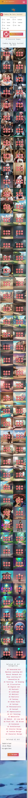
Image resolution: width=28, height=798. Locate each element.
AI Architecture (13, 727)
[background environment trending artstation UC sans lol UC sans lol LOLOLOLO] (6, 628)
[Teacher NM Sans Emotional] (6, 194)
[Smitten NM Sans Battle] (6, 181)
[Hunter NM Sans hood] (19, 105)
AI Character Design (14, 734)
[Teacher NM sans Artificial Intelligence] (19, 194)
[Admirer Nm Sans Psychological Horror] (6, 66)
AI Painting (8, 682)
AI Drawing (19, 682)
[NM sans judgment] (6, 143)
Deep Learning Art (14, 677)
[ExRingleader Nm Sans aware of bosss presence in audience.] (6, 105)
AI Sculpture (14, 724)
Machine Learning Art (13, 672)
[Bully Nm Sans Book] (19, 66)
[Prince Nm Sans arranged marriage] (19, 156)
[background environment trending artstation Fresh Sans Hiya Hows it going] (19, 538)
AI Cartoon (14, 704)
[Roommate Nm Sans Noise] (19, 168)
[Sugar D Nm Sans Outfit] (19, 181)
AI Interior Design (14, 729)
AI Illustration (13, 684)
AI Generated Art (14, 669)
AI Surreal (14, 709)
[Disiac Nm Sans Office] (19, 92)
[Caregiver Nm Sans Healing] (6, 79)
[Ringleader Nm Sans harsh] (6, 168)
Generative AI (13, 679)
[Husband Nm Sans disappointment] (6, 117)
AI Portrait (14, 689)
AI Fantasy (14, 699)
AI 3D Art (20, 722)
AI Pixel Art (9, 722)
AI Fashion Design (14, 731)
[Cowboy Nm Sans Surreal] (6, 54)
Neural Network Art (14, 674)
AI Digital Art (14, 687)
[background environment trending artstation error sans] (6, 640)
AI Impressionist (14, 712)
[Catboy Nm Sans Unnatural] (19, 79)
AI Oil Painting (13, 714)
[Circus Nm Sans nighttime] (6, 92)
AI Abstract (14, 694)
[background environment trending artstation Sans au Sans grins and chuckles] (19, 615)
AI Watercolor (13, 717)
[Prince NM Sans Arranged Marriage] (6, 156)
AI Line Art (19, 719)
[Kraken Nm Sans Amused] (19, 117)
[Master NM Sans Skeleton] (19, 130)
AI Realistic (14, 697)
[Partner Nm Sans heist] (19, 143)
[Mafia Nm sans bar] (6, 130)
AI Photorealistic (14, 707)
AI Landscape (14, 692)
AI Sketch (8, 719)
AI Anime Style (14, 702)
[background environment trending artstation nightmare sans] (19, 640)
